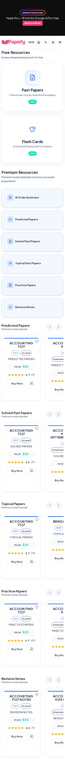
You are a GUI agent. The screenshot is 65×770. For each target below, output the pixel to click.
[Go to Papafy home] (13, 42)
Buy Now (17, 383)
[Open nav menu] (60, 42)
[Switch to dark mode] (45, 42)
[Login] (52, 42)
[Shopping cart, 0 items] (38, 42)
